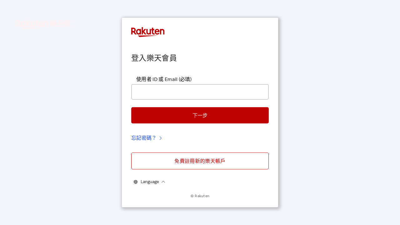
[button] (200, 115)
